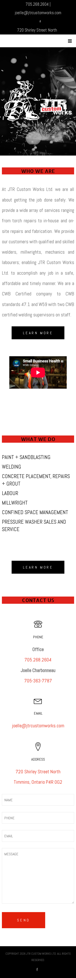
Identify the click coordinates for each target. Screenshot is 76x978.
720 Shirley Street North (37, 30)
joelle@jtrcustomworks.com (38, 12)
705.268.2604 (37, 4)
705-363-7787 (38, 681)
